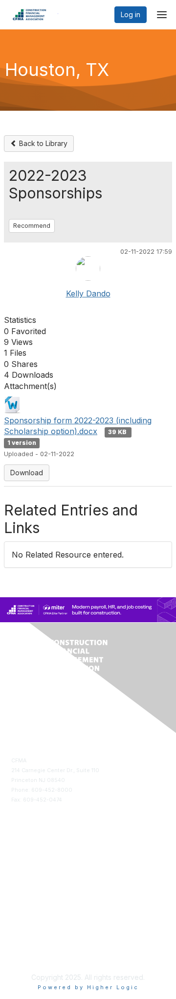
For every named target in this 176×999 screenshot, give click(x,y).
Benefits (22, 869)
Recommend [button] (31, 225)
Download (26, 472)
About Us (23, 944)
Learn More (26, 879)
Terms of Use (28, 953)
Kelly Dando (88, 293)
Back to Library (42, 143)
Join (16, 859)
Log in (130, 14)
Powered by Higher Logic (88, 987)
